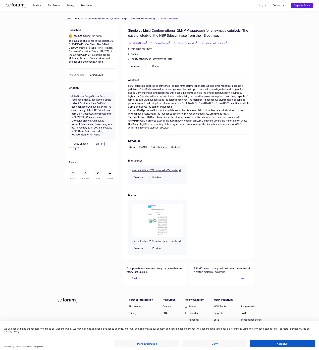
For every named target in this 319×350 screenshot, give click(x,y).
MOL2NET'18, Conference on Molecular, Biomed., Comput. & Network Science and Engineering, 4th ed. (116, 19)
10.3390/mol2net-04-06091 (88, 36)
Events (68, 19)
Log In (262, 5)
